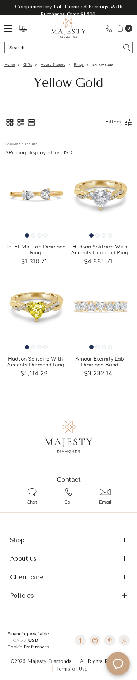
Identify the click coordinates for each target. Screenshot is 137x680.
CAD (18, 640)
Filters (113, 122)
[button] (9, 122)
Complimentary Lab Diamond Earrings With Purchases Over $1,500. (68, 10)
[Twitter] (124, 640)
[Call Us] (109, 28)
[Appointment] (23, 28)
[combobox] (65, 47)
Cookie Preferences (28, 646)
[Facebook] (80, 640)
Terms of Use (72, 669)
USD (33, 640)
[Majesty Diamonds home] (68, 28)
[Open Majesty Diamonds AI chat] (118, 663)
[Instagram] (95, 640)
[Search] (126, 47)
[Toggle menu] (11, 28)
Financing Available (28, 633)
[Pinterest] (109, 640)
